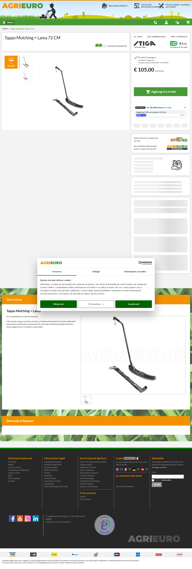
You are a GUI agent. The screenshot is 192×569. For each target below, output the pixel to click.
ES (146, 469)
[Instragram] (28, 525)
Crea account (85, 499)
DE (137, 469)
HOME (5, 29)
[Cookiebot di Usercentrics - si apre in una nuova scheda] (140, 263)
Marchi (11, 465)
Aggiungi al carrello (163, 91)
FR (129, 469)
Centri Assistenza (87, 470)
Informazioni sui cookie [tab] (135, 271)
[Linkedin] (36, 525)
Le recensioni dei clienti (129, 475)
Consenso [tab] (57, 271)
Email (154, 472)
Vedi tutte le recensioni (125, 486)
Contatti (11, 481)
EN (121, 469)
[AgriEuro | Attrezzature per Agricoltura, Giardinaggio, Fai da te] (32, 5)
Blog (10, 476)
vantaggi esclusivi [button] (159, 467)
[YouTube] (20, 525)
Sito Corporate (14, 478)
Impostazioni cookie (52, 481)
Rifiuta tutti (58, 304)
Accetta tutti (133, 304)
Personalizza (94, 304)
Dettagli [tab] (96, 271)
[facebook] (12, 525)
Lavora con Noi (14, 467)
